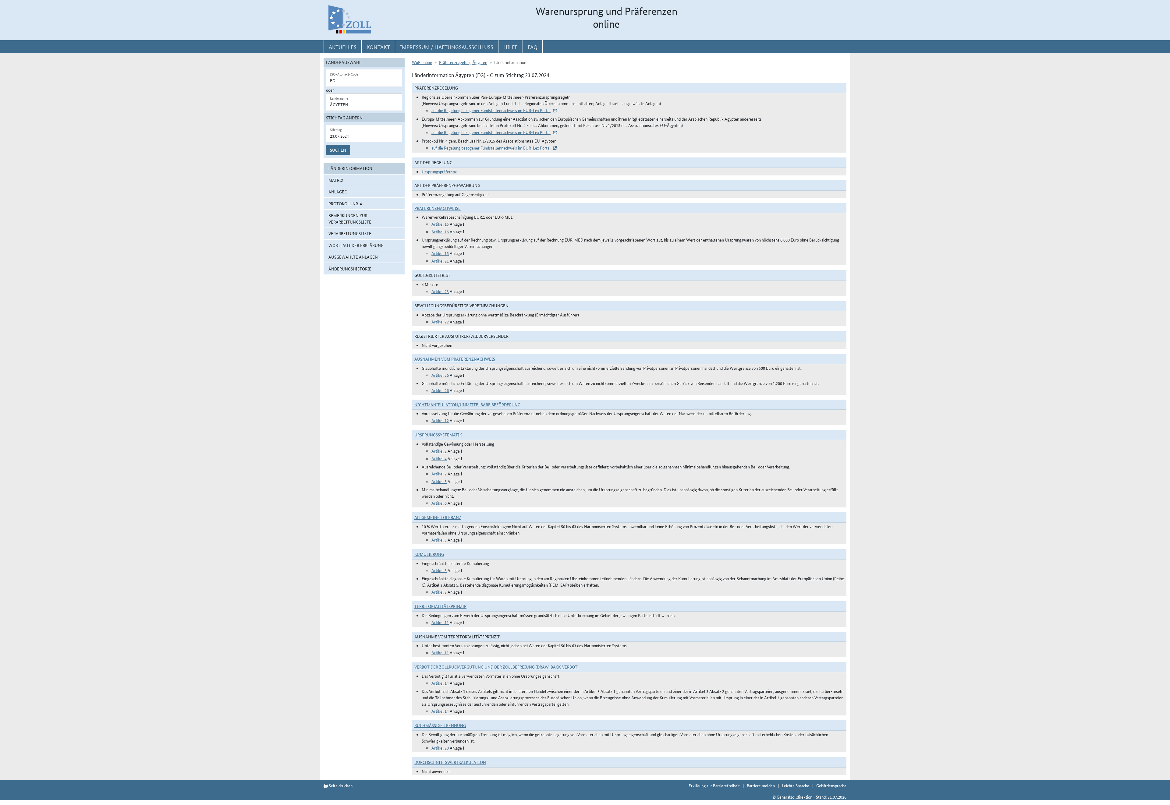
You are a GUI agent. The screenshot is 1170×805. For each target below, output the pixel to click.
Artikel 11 (440, 622)
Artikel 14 (440, 683)
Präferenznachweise (437, 208)
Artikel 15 (440, 224)
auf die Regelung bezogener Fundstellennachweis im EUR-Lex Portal (491, 110)
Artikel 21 (440, 261)
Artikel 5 (439, 481)
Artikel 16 (440, 231)
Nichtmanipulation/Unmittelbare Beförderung (467, 404)
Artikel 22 (440, 322)
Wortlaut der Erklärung (356, 245)
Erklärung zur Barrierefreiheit (714, 785)
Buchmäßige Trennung (440, 725)
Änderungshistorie (349, 269)
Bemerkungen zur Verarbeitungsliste (349, 218)
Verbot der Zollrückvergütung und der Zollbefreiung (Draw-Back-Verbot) (496, 667)
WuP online (422, 62)
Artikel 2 (439, 451)
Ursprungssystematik (438, 435)
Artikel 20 (440, 748)
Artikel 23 (440, 291)
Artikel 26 (440, 375)
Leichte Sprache (795, 785)
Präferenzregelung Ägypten (463, 62)
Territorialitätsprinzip (440, 606)
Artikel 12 (440, 420)
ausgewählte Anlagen (353, 257)
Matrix (335, 180)
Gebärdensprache (831, 785)
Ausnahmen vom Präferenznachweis (454, 359)
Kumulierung (429, 554)
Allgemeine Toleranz (437, 517)
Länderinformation (350, 168)
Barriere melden (761, 785)
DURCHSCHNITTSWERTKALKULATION (450, 762)
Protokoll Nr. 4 (345, 203)
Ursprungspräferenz (439, 171)
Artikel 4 (439, 458)
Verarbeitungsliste (349, 233)
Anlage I (337, 192)
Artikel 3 (439, 570)
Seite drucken (340, 785)
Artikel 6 (439, 503)
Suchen (338, 150)
